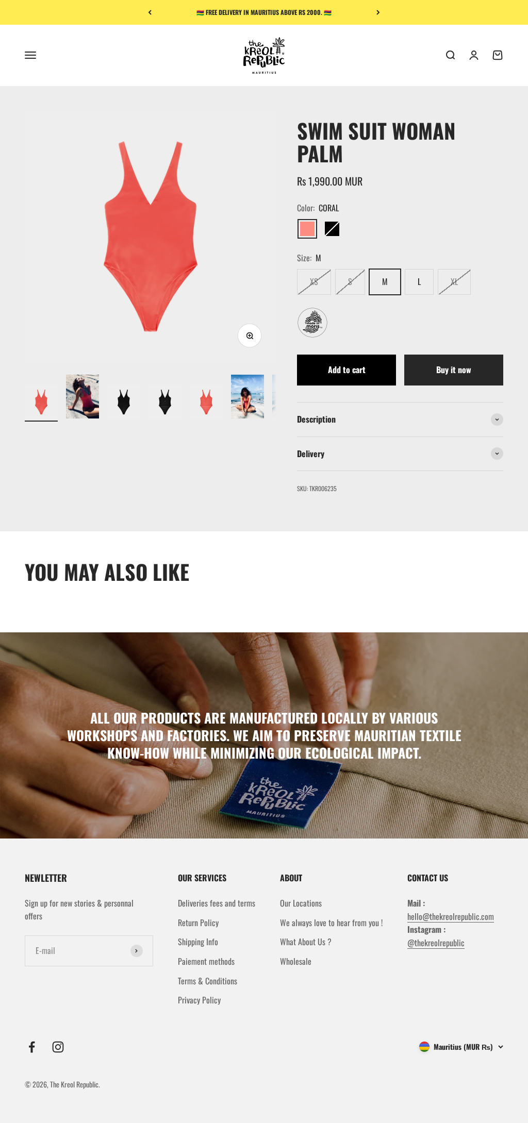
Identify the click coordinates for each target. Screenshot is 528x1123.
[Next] (378, 12)
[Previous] (150, 12)
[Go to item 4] (165, 403)
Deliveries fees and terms (216, 903)
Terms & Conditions (207, 981)
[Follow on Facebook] (32, 1047)
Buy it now (453, 369)
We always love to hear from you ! (331, 922)
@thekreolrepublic (436, 942)
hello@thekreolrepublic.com (450, 916)
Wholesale (295, 961)
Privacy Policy (199, 1000)
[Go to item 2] (82, 398)
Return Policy (198, 922)
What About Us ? (306, 941)
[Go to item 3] (123, 403)
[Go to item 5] (206, 403)
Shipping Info (198, 941)
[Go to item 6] (247, 398)
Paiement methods (206, 961)
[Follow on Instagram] (58, 1047)
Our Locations (301, 903)
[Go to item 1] (41, 403)
